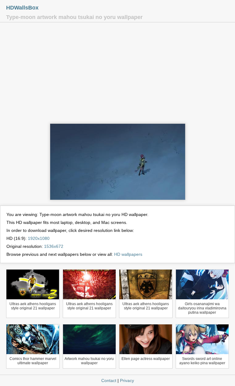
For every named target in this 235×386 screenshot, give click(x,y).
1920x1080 (39, 238)
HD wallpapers (128, 254)
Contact (108, 380)
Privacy (127, 380)
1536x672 (53, 246)
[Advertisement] (117, 74)
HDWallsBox (22, 8)
